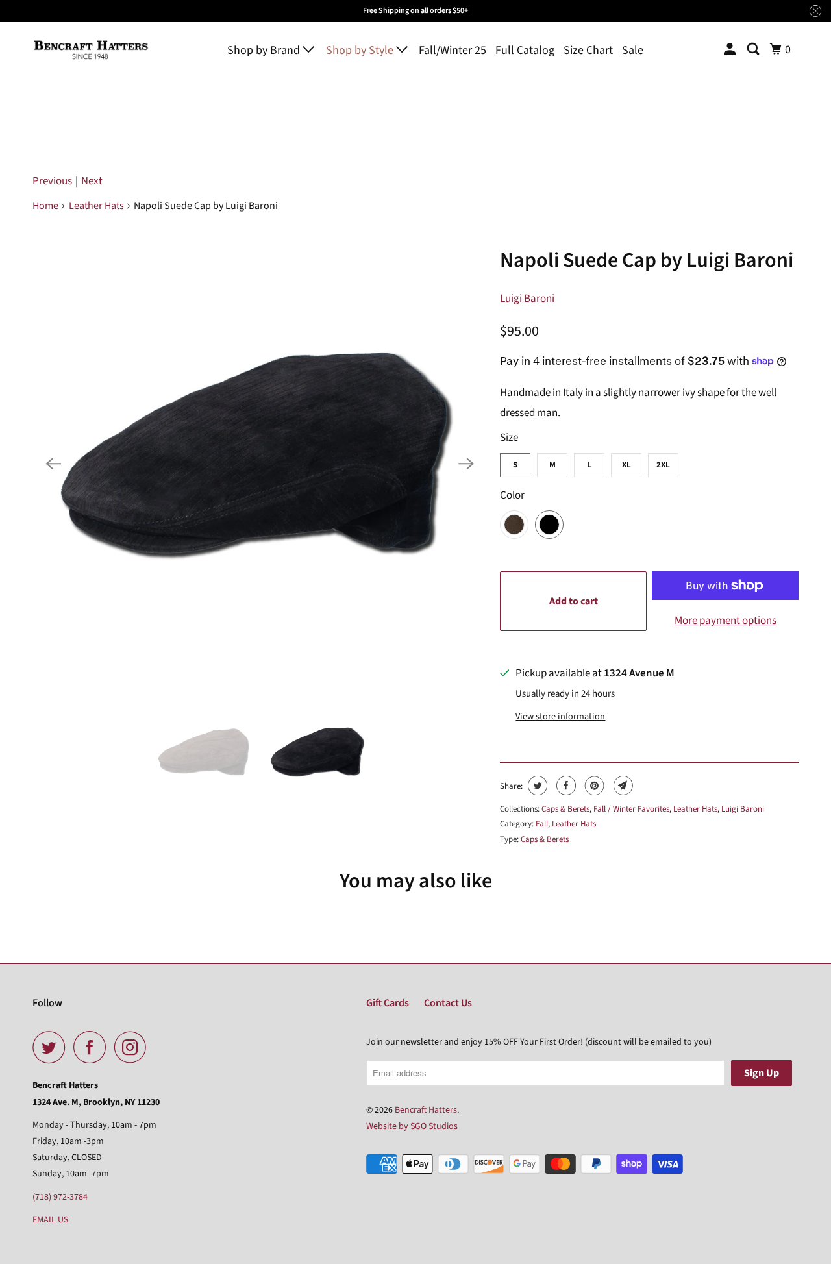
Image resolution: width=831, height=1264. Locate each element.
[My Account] (731, 49)
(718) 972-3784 (60, 1197)
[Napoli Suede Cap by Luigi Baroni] (260, 464)
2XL (663, 465)
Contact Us (448, 1003)
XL (626, 465)
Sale (632, 50)
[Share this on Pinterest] (593, 785)
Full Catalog (524, 50)
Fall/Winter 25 (452, 50)
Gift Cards (387, 1003)
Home (45, 206)
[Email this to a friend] (621, 785)
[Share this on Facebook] (564, 785)
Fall (542, 824)
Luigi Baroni (527, 298)
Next (92, 181)
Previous (52, 181)
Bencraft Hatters (426, 1110)
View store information (560, 716)
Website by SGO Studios (412, 1126)
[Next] (466, 463)
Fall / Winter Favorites (631, 809)
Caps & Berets (565, 809)
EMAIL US (50, 1219)
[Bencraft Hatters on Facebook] (92, 1047)
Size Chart (588, 50)
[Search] (754, 49)
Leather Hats (96, 206)
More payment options (725, 620)
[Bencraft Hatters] (90, 49)
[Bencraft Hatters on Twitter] (51, 1047)
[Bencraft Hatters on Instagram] (133, 1047)
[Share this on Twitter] (536, 785)
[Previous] (53, 463)
